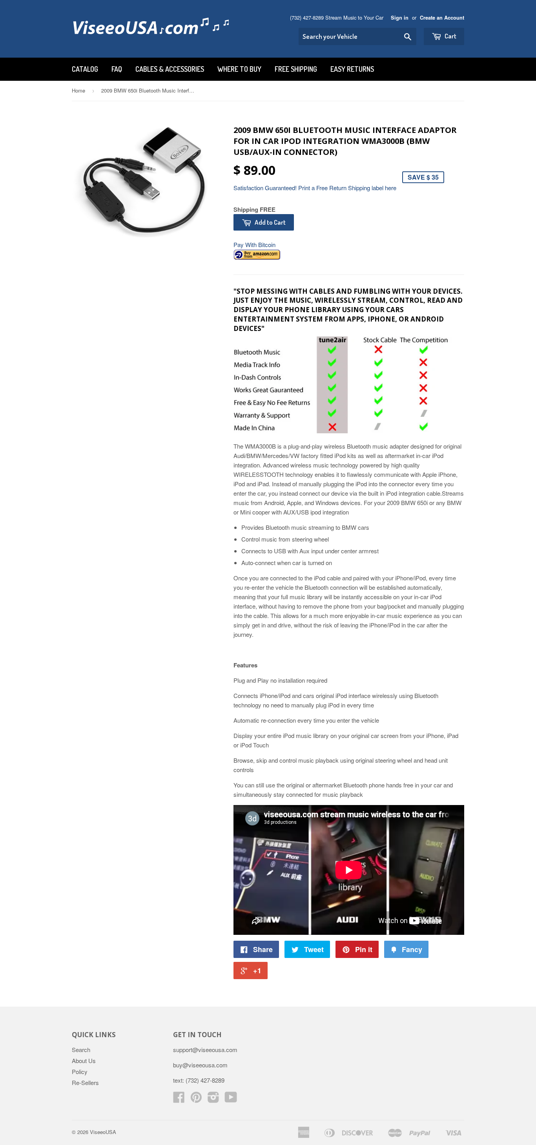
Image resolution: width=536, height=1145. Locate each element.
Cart (449, 36)
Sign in (399, 17)
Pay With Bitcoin (254, 244)
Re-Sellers (85, 1082)
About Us (84, 1060)
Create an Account (442, 17)
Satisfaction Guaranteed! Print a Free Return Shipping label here (314, 188)
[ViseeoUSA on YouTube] (231, 1099)
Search (81, 1049)
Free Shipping (296, 69)
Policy (80, 1071)
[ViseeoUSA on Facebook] (179, 1099)
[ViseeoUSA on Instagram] (213, 1099)
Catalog (85, 69)
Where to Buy (239, 69)
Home (78, 90)
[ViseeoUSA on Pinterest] (196, 1099)
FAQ (116, 69)
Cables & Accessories (169, 69)
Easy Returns (352, 69)
